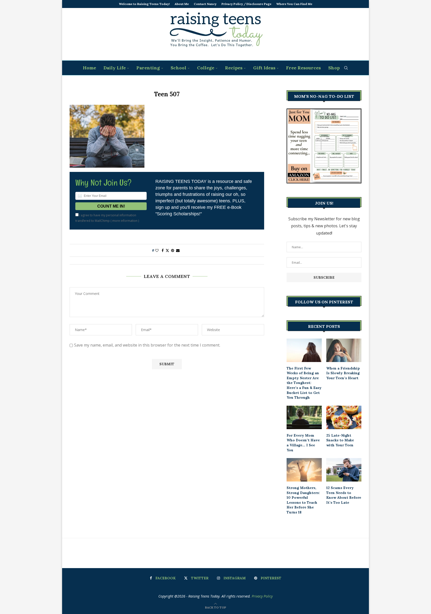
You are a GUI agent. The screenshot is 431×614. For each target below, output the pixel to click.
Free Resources (303, 68)
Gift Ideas (264, 68)
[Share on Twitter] (167, 250)
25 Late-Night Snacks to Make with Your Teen (340, 440)
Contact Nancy (205, 4)
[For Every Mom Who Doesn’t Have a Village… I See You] (304, 417)
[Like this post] (157, 250)
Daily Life (115, 68)
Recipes (233, 68)
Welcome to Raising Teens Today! (144, 4)
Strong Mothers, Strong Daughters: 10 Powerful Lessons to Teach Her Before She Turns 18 (303, 500)
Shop (334, 68)
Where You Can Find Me (294, 4)
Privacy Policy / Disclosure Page (246, 4)
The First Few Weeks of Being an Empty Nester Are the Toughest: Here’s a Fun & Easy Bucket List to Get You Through (304, 383)
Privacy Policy (262, 596)
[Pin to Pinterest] (172, 250)
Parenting (148, 68)
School (178, 68)
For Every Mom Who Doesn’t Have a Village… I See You (303, 442)
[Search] (345, 68)
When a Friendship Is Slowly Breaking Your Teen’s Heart (343, 373)
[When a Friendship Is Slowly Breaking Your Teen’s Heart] (343, 350)
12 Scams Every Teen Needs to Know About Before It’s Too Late (343, 495)
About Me (182, 4)
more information (124, 221)
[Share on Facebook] (163, 250)
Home (89, 68)
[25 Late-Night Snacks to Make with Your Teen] (343, 417)
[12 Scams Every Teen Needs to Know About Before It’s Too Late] (343, 470)
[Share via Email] (178, 250)
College (205, 68)
